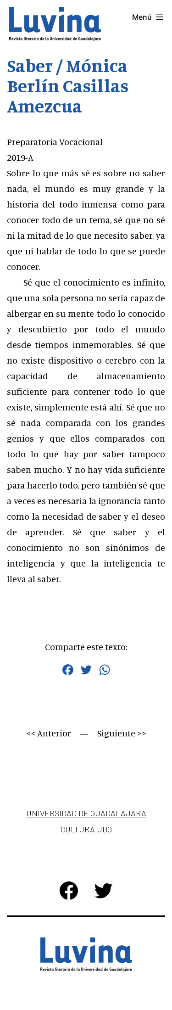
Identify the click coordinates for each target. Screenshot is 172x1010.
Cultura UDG (86, 829)
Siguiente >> (121, 733)
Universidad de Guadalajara (86, 813)
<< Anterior (48, 733)
